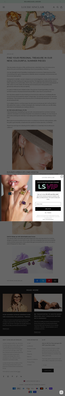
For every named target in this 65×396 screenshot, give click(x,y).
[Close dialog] (62, 176)
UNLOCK (48, 209)
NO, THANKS (48, 212)
